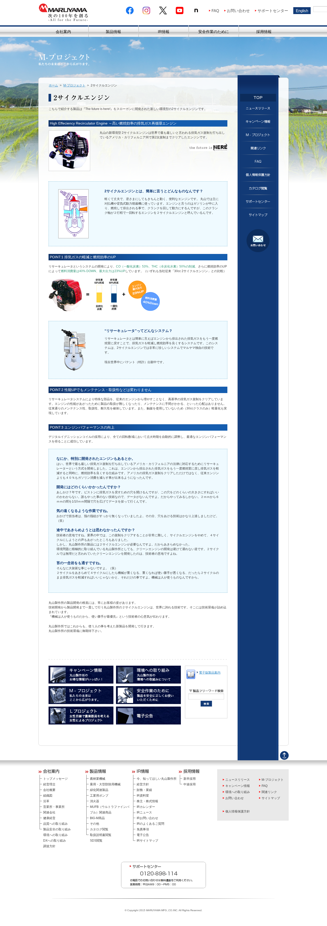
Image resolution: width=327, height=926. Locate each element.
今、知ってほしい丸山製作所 (157, 778)
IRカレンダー (146, 807)
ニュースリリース (237, 780)
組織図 (47, 795)
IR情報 (163, 32)
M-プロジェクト (74, 85)
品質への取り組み (55, 823)
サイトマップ (271, 798)
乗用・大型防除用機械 (105, 784)
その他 (94, 823)
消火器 (94, 801)
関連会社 (49, 812)
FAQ (215, 10)
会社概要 (49, 790)
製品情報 (113, 32)
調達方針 (49, 846)
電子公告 (143, 835)
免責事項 (143, 829)
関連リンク (269, 792)
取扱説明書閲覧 (100, 835)
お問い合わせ (238, 10)
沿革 (46, 801)
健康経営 (49, 818)
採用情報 (264, 32)
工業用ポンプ (99, 795)
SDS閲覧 (96, 840)
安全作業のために (213, 32)
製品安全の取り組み (57, 829)
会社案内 (63, 32)
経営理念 (49, 784)
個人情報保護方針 (237, 811)
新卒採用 (189, 778)
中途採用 (189, 784)
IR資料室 (143, 795)
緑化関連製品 (99, 790)
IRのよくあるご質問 (150, 823)
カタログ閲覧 (99, 829)
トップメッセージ (55, 778)
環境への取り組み (55, 835)
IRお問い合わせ (147, 818)
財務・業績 (144, 790)
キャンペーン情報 (237, 786)
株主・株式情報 (147, 801)
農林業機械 (97, 778)
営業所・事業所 (54, 807)
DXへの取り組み (54, 840)
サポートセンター (273, 10)
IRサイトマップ (147, 840)
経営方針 (143, 784)
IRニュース (144, 812)
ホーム (53, 85)
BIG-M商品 (97, 818)
